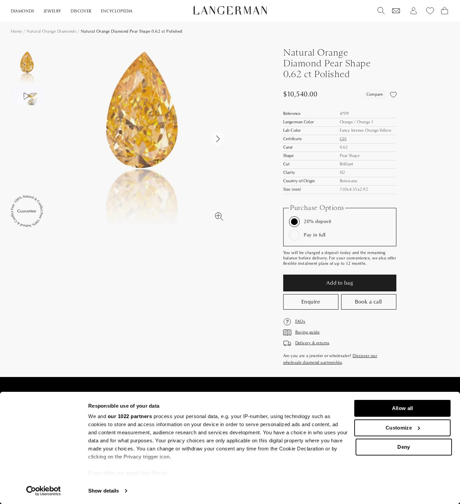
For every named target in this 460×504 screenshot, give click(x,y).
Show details (103, 491)
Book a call (368, 301)
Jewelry (52, 11)
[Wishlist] (396, 10)
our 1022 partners (130, 416)
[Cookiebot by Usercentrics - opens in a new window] (43, 491)
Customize (399, 428)
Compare (374, 94)
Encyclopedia (117, 11)
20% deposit (317, 222)
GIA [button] (343, 138)
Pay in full (314, 235)
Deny (403, 447)
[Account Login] (413, 10)
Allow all (402, 408)
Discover (81, 11)
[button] (218, 139)
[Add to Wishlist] (393, 94)
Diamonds (22, 11)
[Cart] (444, 10)
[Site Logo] (230, 10)
